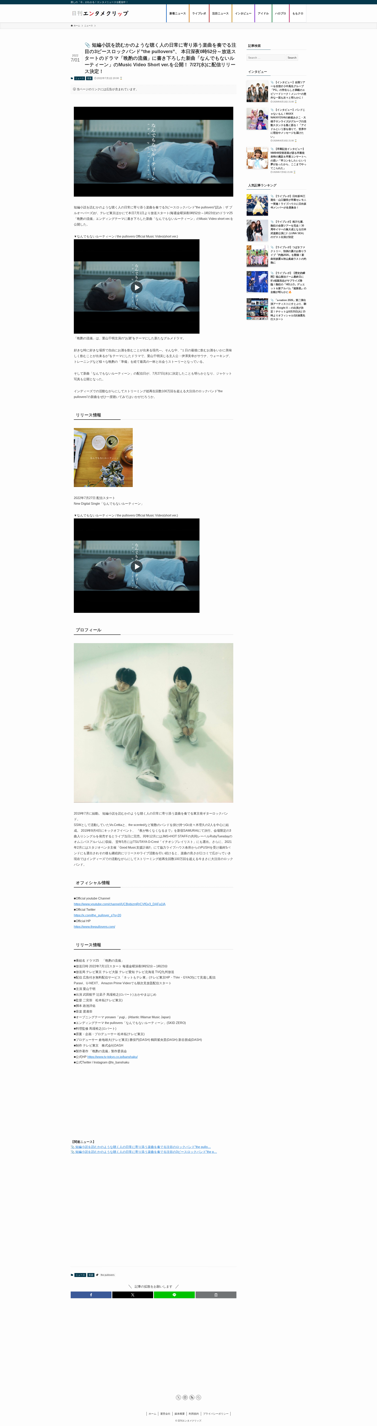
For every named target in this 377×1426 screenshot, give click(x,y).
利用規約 (194, 1413)
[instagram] (185, 1397)
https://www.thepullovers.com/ (94, 926)
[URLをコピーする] (216, 1295)
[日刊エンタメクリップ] (100, 13)
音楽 (89, 78)
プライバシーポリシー (216, 1413)
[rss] (191, 1397)
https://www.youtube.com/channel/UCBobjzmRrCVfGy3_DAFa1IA (120, 904)
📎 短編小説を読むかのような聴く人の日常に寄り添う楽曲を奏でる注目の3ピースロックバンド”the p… (144, 1152)
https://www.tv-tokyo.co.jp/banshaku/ (112, 1057)
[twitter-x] (178, 1397)
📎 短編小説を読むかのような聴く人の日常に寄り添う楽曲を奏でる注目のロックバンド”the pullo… (141, 1147)
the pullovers (107, 1275)
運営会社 (165, 1413)
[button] (91, 1295)
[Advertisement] (153, 1105)
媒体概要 (180, 1413)
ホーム (152, 1413)
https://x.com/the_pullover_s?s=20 (97, 915)
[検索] (198, 1397)
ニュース (79, 78)
